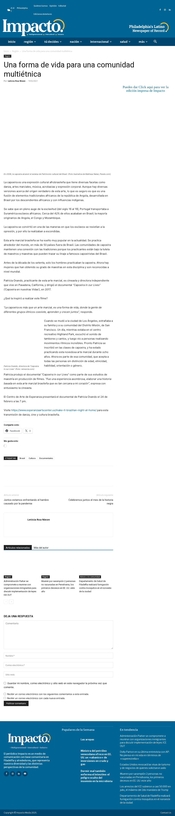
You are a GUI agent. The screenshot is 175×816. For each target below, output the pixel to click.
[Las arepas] (69, 740)
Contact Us (165, 812)
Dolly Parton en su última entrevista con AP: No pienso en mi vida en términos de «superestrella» (144, 755)
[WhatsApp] (30, 88)
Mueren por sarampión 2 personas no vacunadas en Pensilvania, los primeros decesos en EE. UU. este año (142, 777)
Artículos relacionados (18, 547)
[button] (155, 41)
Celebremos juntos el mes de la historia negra (91, 501)
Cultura (32, 458)
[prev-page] (6, 602)
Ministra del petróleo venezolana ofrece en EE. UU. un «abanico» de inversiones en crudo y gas (96, 757)
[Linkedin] (169, 9)
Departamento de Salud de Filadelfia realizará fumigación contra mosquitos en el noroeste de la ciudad (145, 799)
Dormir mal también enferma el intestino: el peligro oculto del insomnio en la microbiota (96, 776)
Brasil (22, 458)
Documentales (46, 458)
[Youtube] (25, 773)
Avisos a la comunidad (90, 577)
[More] (46, 88)
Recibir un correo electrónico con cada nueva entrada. (36, 698)
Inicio (6, 51)
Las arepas (87, 739)
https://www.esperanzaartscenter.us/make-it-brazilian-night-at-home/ (53, 410)
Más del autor (41, 547)
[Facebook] (160, 9)
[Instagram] (164, 9)
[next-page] (11, 602)
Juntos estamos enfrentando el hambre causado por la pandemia (26, 501)
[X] (15, 88)
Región (15, 51)
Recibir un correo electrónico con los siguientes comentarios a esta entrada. (48, 694)
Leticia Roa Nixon (16, 81)
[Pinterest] (22, 88)
